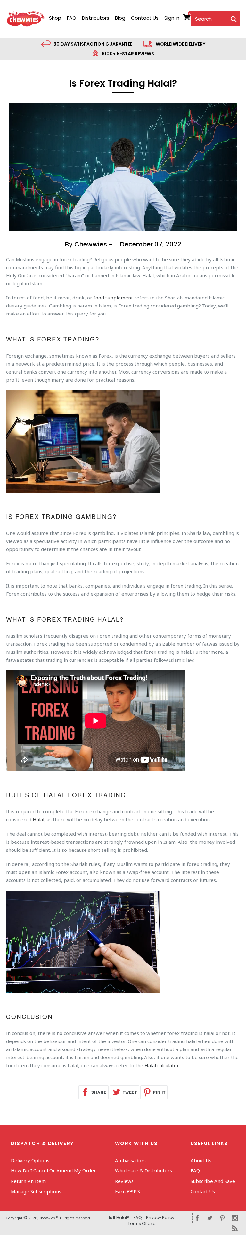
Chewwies (47, 1218)
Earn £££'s (127, 1191)
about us (201, 1160)
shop (55, 17)
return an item (28, 1181)
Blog (120, 17)
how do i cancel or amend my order (53, 1170)
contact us (145, 17)
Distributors (95, 17)
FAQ (71, 17)
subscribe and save (213, 1181)
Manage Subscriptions (36, 1191)
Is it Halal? (119, 1217)
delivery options (30, 1160)
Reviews (124, 1181)
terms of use (142, 1224)
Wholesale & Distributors (143, 1170)
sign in (171, 17)
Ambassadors (130, 1160)
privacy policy (160, 1217)
